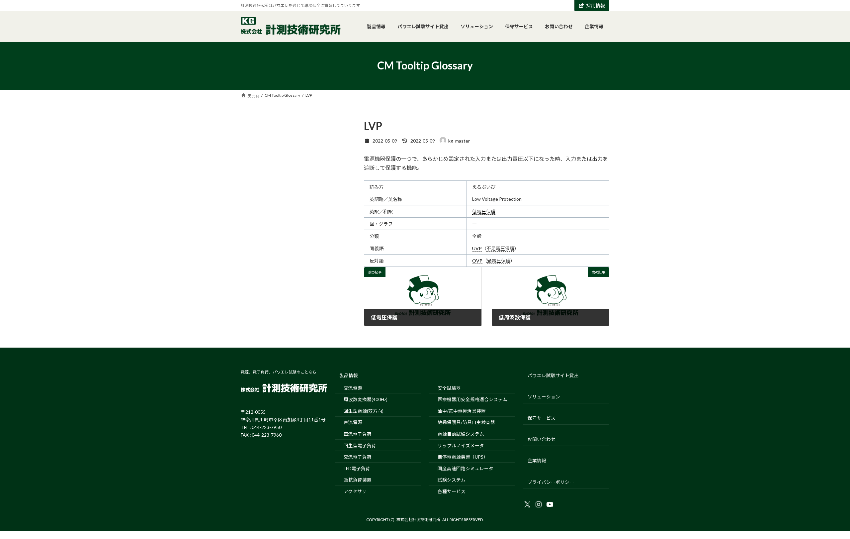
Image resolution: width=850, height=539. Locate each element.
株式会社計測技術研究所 (418, 519)
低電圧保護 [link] (483, 211)
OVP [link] (477, 261)
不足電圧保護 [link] (500, 248)
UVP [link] (477, 248)
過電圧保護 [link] (498, 261)
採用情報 (595, 5)
